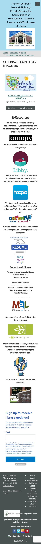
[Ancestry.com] (20, 332)
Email (8, 432)
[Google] (20, 262)
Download (11, 108)
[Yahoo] (20, 260)
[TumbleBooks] (20, 218)
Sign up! (20, 459)
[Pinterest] (27, 531)
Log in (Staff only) (20, 541)
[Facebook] (14, 531)
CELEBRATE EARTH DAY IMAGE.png (20, 96)
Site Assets (14, 53)
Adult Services (32, 480)
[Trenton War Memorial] (20, 395)
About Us (32, 506)
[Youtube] (20, 536)
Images (23, 53)
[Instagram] (22, 531)
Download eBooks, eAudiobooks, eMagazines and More (32, 493)
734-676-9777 (8, 486)
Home (5, 53)
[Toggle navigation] (37, 4)
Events (32, 478)
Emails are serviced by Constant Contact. (20, 453)
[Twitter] (18, 531)
